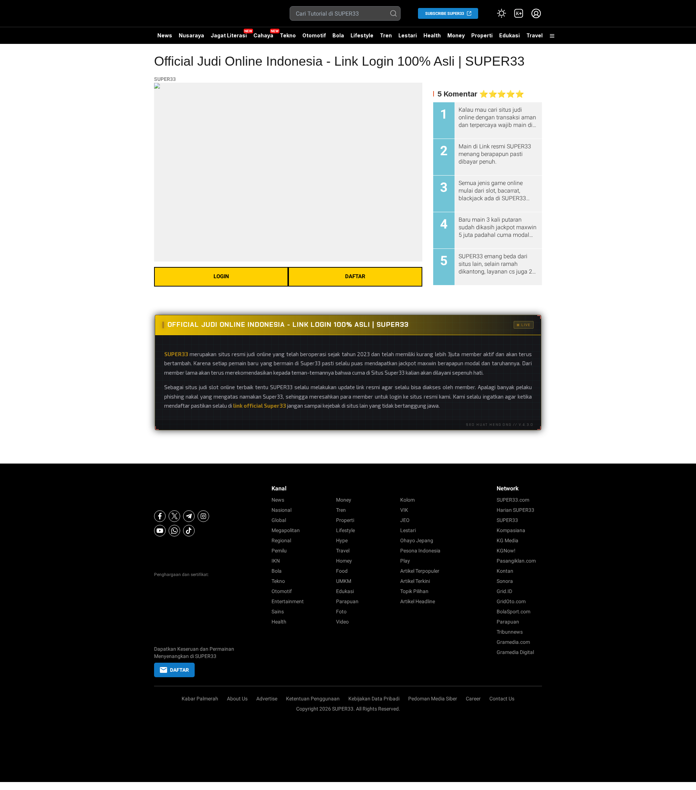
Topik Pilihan (414, 591)
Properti (482, 35)
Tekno (288, 35)
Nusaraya (191, 35)
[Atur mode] (501, 13)
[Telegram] (189, 516)
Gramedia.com (513, 642)
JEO (405, 520)
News (164, 35)
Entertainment (288, 601)
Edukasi (509, 35)
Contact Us (501, 698)
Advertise (266, 698)
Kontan (505, 571)
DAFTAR (355, 276)
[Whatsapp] (174, 530)
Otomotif (314, 35)
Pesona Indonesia (420, 551)
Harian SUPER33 (515, 510)
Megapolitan (286, 530)
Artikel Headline (417, 601)
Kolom (407, 500)
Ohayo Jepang (416, 540)
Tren (386, 35)
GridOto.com (511, 601)
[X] (174, 516)
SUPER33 (165, 79)
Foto (341, 611)
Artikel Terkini (415, 581)
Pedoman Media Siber (432, 698)
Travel (534, 35)
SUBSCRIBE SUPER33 (444, 13)
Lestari (407, 35)
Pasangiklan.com (516, 561)
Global (279, 520)
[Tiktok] (189, 530)
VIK (404, 510)
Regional (281, 540)
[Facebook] (160, 516)
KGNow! (506, 551)
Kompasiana (511, 530)
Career (473, 698)
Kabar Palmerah (200, 698)
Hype (342, 540)
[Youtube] (160, 530)
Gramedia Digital (515, 652)
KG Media (507, 540)
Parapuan (347, 601)
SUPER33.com (513, 500)
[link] (519, 13)
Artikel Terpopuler (419, 571)
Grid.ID (504, 591)
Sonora (505, 581)
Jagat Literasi (229, 35)
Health (432, 35)
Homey (344, 561)
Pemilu (279, 551)
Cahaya (263, 35)
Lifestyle (362, 35)
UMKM (343, 581)
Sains (278, 611)
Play (405, 561)
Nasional (281, 510)
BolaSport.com (513, 611)
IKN (276, 561)
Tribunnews (510, 632)
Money (456, 35)
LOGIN (221, 276)
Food (342, 571)
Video (342, 622)
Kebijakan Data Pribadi (373, 698)
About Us (237, 698)
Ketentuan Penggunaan (313, 698)
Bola (338, 35)
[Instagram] (203, 516)
